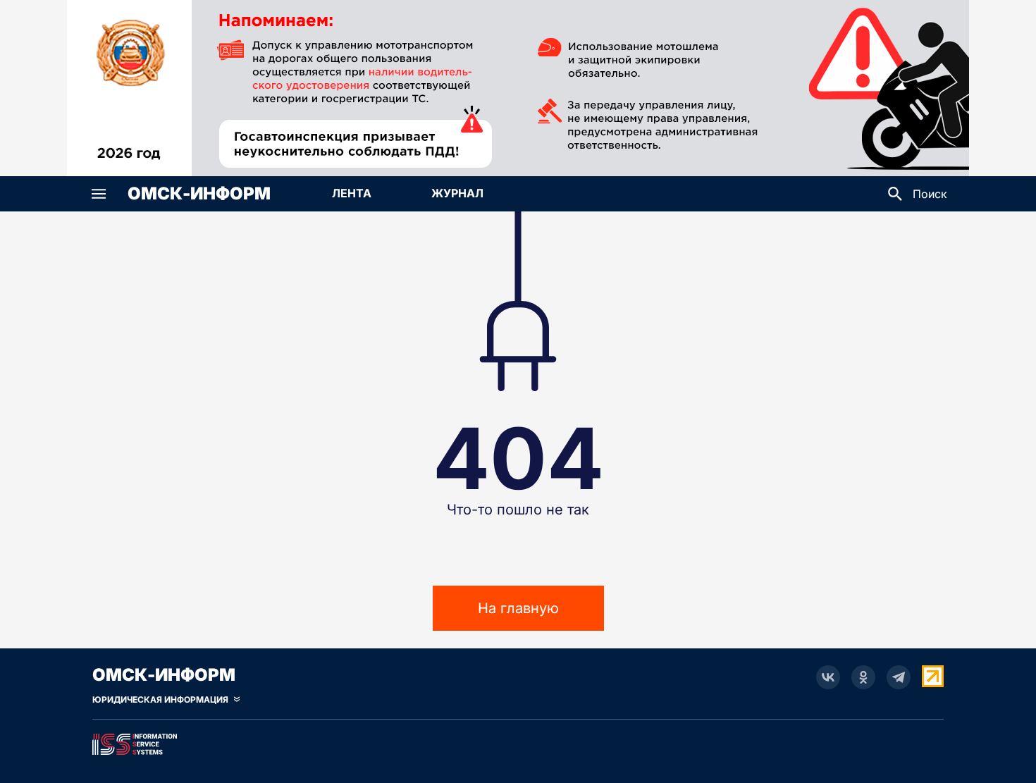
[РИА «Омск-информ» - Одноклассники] (863, 677)
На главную (518, 608)
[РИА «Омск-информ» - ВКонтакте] (828, 677)
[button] (98, 193)
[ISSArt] (518, 741)
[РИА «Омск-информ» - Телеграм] (899, 677)
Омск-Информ (199, 194)
